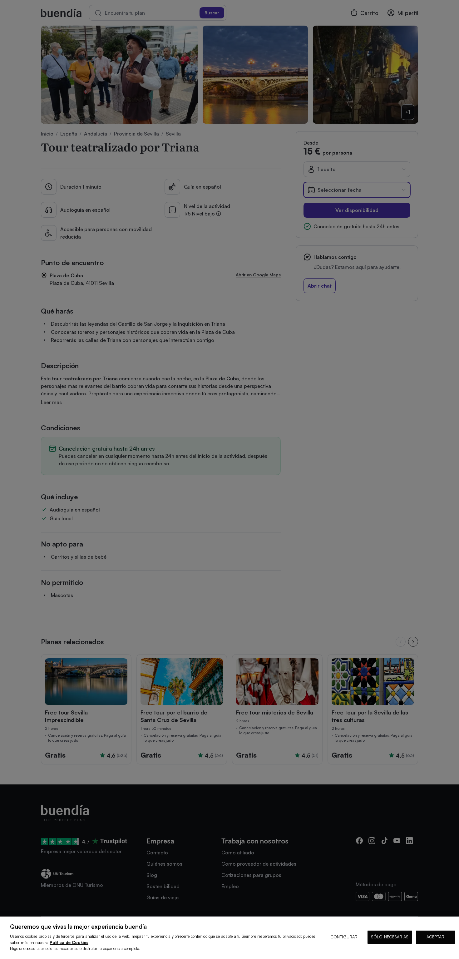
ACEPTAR (435, 936)
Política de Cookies (69, 942)
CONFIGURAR (344, 936)
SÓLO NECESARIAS (389, 936)
